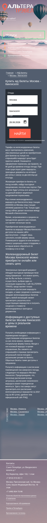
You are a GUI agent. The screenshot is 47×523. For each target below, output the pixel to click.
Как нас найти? (9, 18)
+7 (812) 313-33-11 (14, 477)
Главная (9, 72)
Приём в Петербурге (14, 508)
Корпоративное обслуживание (21, 47)
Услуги (11, 34)
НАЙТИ (20, 133)
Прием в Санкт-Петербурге (20, 51)
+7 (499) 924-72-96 (14, 491)
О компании (13, 43)
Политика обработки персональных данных (21, 495)
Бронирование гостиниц (19, 55)
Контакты (10, 463)
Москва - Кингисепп (18, 75)
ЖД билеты (22, 72)
